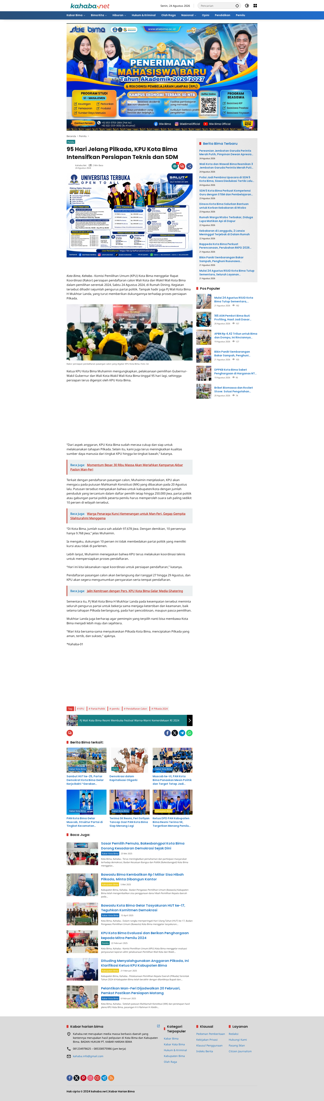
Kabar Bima (171, 1038)
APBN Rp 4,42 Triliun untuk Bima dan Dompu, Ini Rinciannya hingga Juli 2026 (235, 335)
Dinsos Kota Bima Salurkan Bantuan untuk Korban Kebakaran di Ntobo (224, 206)
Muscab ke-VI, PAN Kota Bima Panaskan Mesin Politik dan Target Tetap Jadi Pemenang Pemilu (172, 780)
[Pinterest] (83, 1078)
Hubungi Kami (238, 1039)
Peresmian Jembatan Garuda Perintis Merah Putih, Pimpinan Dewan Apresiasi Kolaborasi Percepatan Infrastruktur (226, 152)
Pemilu (71, 141)
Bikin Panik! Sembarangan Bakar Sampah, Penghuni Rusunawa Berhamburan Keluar (221, 259)
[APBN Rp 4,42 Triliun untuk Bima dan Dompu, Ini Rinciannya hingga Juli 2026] (203, 337)
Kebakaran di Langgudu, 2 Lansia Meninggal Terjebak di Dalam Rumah (224, 232)
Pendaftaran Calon (136, 708)
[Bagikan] (189, 166)
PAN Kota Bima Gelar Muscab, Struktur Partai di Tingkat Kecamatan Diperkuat (85, 822)
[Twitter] (175, 733)
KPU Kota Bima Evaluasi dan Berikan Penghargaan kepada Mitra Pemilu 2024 (145, 935)
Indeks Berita (204, 1051)
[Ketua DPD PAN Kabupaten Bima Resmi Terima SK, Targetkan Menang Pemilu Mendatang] (173, 802)
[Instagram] (90, 1078)
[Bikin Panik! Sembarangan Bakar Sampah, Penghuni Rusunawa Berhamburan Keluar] (203, 355)
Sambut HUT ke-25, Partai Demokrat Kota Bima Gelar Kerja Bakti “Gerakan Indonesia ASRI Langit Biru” (85, 780)
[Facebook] (167, 733)
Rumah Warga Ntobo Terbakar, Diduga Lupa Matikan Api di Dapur (226, 219)
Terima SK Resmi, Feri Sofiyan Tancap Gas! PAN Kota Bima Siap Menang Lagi (129, 822)
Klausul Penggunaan (209, 1045)
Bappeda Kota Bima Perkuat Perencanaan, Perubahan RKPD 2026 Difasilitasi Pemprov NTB (224, 246)
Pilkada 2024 (161, 708)
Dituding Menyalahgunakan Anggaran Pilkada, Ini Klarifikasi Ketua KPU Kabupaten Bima (145, 963)
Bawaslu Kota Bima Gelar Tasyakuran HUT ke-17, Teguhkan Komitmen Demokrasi (143, 907)
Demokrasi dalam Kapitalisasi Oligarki (123, 778)
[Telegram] (182, 733)
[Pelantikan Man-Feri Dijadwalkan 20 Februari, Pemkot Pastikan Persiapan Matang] (82, 997)
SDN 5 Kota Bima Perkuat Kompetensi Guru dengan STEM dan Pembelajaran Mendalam (225, 192)
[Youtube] (97, 1078)
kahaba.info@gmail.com (88, 1056)
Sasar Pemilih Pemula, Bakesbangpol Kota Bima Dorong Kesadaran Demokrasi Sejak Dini (142, 845)
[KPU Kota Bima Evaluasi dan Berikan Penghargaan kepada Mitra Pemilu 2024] (82, 941)
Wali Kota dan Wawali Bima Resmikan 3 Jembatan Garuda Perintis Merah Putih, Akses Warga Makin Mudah (226, 165)
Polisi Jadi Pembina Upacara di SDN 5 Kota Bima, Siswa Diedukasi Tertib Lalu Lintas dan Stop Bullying (225, 179)
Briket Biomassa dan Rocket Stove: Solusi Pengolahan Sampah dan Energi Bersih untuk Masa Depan (233, 389)
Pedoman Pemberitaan (210, 1034)
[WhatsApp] (189, 733)
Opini (115, 768)
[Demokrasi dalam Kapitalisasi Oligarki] (129, 760)
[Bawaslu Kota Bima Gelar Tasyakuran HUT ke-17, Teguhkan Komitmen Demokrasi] (82, 914)
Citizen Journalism (240, 1051)
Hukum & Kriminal (175, 1050)
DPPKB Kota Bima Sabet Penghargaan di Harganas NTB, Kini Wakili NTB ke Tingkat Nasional (235, 371)
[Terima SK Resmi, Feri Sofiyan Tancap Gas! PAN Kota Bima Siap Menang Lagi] (129, 802)
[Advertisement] (110, 263)
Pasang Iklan (237, 1045)
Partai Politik (98, 708)
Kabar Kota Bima (77, 768)
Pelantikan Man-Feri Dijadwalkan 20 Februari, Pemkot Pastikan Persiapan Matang (140, 990)
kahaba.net (80, 165)
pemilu (115, 708)
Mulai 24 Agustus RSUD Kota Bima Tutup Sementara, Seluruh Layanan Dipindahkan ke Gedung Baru (226, 272)
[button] (237, 5)
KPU (81, 708)
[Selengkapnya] (158, 1026)
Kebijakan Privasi (207, 1039)
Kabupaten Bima (163, 810)
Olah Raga (170, 1062)
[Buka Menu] (255, 5)
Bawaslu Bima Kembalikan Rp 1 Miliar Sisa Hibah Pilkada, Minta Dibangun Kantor (142, 876)
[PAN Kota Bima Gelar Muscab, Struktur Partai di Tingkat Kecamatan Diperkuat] (86, 802)
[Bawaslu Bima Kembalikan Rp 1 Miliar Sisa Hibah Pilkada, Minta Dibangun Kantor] (82, 884)
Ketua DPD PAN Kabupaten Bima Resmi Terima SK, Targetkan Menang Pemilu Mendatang (171, 822)
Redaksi (233, 1034)
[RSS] (111, 1078)
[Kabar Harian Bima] (90, 5)
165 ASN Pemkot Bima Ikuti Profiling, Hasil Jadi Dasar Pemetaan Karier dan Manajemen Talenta (232, 317)
